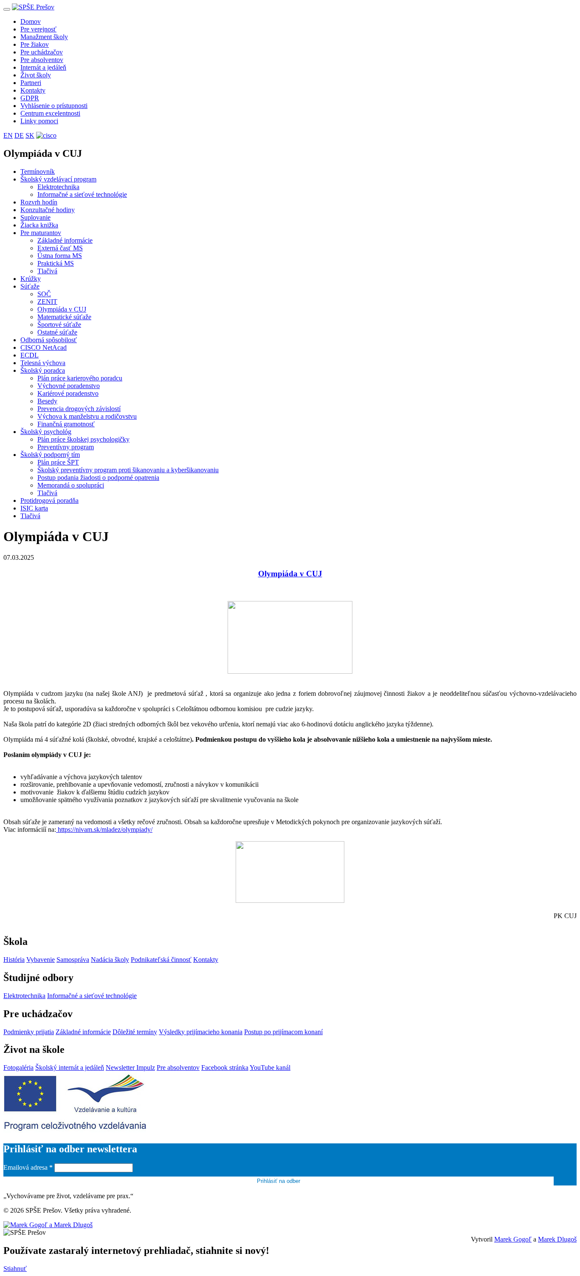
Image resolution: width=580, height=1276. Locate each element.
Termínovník (37, 171)
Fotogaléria (18, 1067)
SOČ (44, 294)
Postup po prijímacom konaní (283, 1031)
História (14, 959)
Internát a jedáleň (43, 67)
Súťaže (29, 286)
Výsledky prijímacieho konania (200, 1031)
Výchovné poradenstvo (68, 385)
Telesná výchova (42, 362)
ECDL (29, 355)
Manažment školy (44, 36)
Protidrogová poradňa (49, 500)
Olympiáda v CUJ (61, 309)
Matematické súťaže (64, 316)
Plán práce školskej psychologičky (83, 439)
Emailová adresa (28, 1167)
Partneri (30, 82)
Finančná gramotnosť (66, 424)
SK (29, 135)
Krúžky (30, 278)
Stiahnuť (15, 1268)
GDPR (29, 98)
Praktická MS (55, 263)
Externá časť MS (60, 248)
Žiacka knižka (39, 225)
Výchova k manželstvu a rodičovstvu (87, 416)
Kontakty (32, 90)
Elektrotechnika (58, 186)
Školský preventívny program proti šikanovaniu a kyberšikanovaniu (128, 470)
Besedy (47, 401)
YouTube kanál (270, 1067)
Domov (30, 21)
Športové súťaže (59, 324)
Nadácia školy (110, 959)
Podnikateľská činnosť (161, 959)
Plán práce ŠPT (58, 462)
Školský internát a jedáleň (69, 1067)
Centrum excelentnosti (50, 113)
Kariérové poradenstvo (68, 393)
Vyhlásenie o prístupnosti (53, 105)
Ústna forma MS (59, 255)
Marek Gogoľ (513, 1239)
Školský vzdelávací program (58, 179)
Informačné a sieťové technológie (82, 194)
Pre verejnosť (38, 29)
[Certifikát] (46, 135)
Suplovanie (35, 217)
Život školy (35, 75)
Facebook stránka (224, 1067)
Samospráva (72, 959)
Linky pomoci (39, 121)
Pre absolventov (41, 59)
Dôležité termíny (135, 1031)
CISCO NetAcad (43, 347)
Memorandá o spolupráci (70, 485)
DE (19, 135)
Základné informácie (65, 240)
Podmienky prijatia (28, 1031)
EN (8, 135)
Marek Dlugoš (557, 1239)
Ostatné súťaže (57, 332)
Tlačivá (47, 271)
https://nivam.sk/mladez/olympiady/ (105, 829)
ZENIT (47, 301)
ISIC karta (34, 508)
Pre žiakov (34, 44)
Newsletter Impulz (130, 1067)
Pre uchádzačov (41, 52)
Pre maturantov (40, 232)
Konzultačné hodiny (47, 209)
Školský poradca (42, 370)
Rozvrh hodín (38, 202)
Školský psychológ (45, 431)
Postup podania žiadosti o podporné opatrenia (98, 477)
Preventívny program (65, 447)
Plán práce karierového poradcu (79, 378)
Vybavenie (40, 959)
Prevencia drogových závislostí (79, 408)
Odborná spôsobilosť (48, 339)
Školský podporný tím (50, 454)
